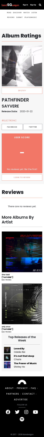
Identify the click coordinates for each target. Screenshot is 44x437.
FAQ (33, 388)
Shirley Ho (19, 366)
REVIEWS (11, 17)
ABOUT (9, 388)
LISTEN (34, 13)
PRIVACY (22, 388)
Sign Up (33, 5)
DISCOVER (17, 13)
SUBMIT (19, 17)
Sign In (25, 5)
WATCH (26, 13)
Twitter (33, 127)
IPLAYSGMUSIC (30, 17)
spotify (22, 90)
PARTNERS (12, 393)
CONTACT (28, 393)
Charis (17, 359)
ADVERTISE (21, 399)
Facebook (12, 127)
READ (9, 13)
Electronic (7, 280)
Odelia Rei (19, 352)
